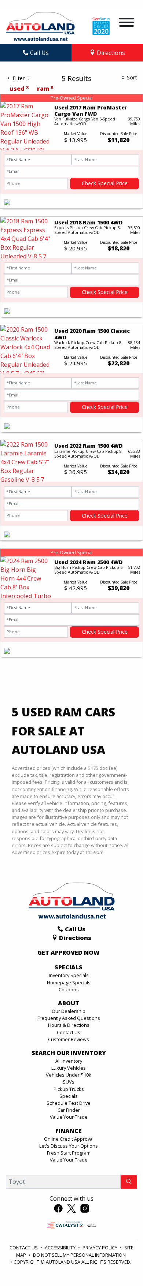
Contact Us (68, 1032)
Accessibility (61, 1247)
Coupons (69, 989)
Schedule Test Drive (69, 1103)
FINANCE (68, 1131)
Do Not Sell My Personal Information (79, 1255)
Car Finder (69, 1110)
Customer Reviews (68, 1039)
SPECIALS (68, 967)
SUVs (68, 1081)
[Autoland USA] (40, 26)
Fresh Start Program (69, 1152)
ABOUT (68, 1003)
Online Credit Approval (69, 1139)
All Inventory (68, 1061)
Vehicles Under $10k (68, 1074)
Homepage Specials (69, 982)
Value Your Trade (69, 1117)
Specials (68, 1096)
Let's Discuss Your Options (68, 1146)
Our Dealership (68, 1011)
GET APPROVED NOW (68, 953)
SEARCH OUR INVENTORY (69, 1053)
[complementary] (121, 1264)
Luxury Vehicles (68, 1068)
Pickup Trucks (69, 1089)
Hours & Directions (68, 1025)
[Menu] (126, 23)
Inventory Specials (69, 975)
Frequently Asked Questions (68, 1018)
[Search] (129, 1182)
